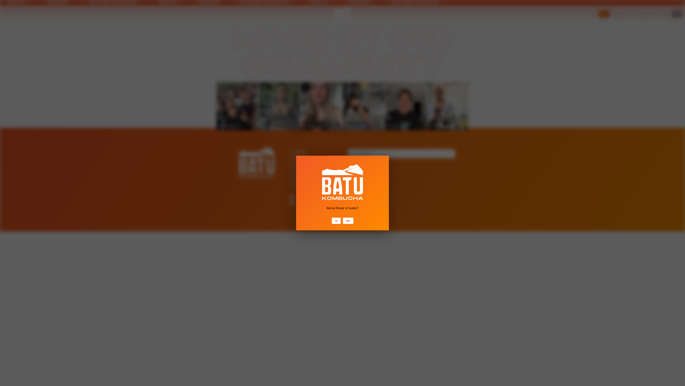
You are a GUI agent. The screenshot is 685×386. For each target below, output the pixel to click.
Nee (348, 220)
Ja (336, 220)
